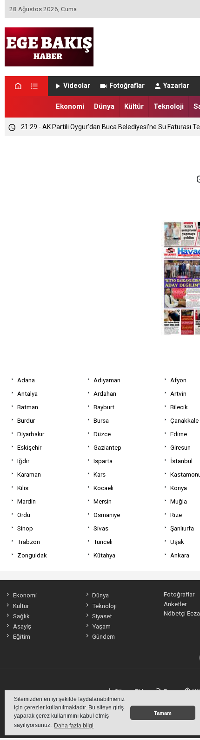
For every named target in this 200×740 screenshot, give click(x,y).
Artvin (178, 393)
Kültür (134, 106)
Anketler (175, 604)
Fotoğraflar (127, 86)
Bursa (101, 420)
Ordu (23, 514)
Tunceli (103, 541)
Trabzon (28, 541)
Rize (176, 514)
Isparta (103, 461)
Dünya (104, 106)
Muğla (178, 501)
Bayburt (103, 407)
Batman (27, 407)
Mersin (102, 501)
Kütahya (104, 555)
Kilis (22, 487)
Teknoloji (168, 106)
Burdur (26, 420)
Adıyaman (106, 380)
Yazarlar (176, 86)
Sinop (25, 528)
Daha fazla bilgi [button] (73, 725)
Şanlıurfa (182, 528)
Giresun (180, 447)
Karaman (29, 474)
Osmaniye (106, 514)
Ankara (179, 555)
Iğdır (23, 461)
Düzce (102, 434)
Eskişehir (29, 447)
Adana (26, 380)
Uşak (177, 541)
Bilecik (179, 407)
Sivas (100, 528)
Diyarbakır (30, 434)
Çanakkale (184, 420)
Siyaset (102, 616)
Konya (178, 487)
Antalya (27, 393)
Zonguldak (32, 555)
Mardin (26, 501)
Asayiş (22, 626)
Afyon (178, 380)
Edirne (178, 434)
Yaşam (101, 626)
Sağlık (21, 616)
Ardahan (104, 393)
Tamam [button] (163, 713)
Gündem (103, 636)
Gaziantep (107, 447)
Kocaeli (103, 487)
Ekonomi (70, 106)
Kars (99, 474)
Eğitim (21, 636)
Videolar (76, 86)
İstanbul (181, 461)
